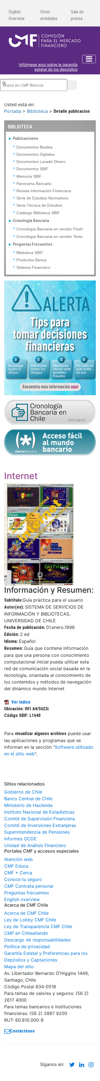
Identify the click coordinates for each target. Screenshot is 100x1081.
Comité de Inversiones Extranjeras (40, 825)
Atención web (18, 859)
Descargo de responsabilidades (37, 940)
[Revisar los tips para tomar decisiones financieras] (50, 337)
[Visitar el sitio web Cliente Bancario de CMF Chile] (50, 442)
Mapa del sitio (19, 966)
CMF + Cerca (18, 872)
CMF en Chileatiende (26, 933)
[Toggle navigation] (89, 59)
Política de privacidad (27, 946)
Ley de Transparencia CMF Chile (38, 926)
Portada (12, 111)
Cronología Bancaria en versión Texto (49, 236)
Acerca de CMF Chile (26, 913)
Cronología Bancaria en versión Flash (49, 229)
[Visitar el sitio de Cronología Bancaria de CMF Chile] (50, 412)
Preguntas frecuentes (26, 892)
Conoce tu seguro (23, 879)
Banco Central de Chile (28, 798)
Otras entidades (49, 15)
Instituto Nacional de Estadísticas (39, 812)
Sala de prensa (77, 15)
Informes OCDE (20, 838)
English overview (22, 899)
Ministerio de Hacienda (28, 805)
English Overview (16, 15)
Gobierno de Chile (23, 792)
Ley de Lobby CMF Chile (30, 920)
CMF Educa (16, 866)
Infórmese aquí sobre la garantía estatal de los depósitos (48, 67)
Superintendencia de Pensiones (37, 832)
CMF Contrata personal (28, 886)
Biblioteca (37, 111)
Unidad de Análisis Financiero (35, 845)
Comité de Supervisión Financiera (39, 818)
